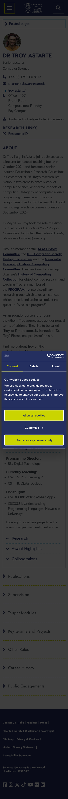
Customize (32, 427)
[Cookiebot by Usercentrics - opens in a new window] (48, 355)
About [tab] (56, 366)
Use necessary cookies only (34, 439)
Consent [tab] (12, 366)
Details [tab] (34, 366)
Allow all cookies (34, 415)
